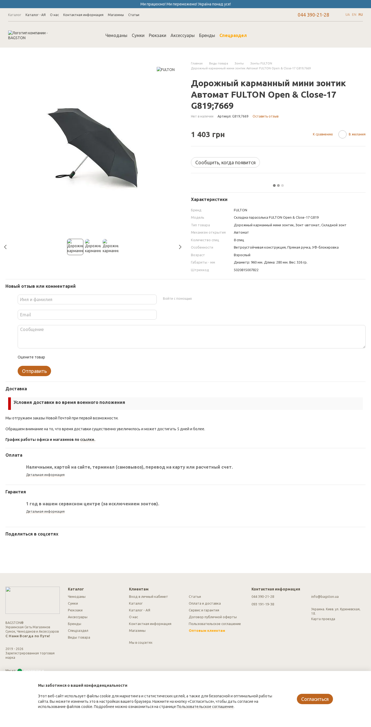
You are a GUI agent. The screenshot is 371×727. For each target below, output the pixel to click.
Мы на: (10, 670)
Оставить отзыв (265, 116)
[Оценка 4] (80, 357)
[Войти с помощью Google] (206, 298)
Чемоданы (117, 35)
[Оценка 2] (62, 357)
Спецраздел (233, 35)
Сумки (138, 35)
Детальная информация (45, 475)
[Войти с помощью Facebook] (197, 298)
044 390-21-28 (313, 14)
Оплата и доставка (205, 603)
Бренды (207, 35)
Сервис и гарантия (204, 610)
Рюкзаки (157, 35)
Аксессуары (183, 35)
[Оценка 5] (88, 357)
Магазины (116, 15)
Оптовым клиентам (207, 630)
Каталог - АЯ (36, 15)
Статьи (133, 15)
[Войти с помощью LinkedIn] (215, 298)
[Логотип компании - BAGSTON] (32, 600)
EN (354, 14)
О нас (54, 15)
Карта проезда (323, 619)
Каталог (14, 15)
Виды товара (79, 637)
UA (347, 14)
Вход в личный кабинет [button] (148, 596)
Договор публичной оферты (213, 617)
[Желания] (330, 35)
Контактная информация (83, 15)
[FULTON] (165, 69)
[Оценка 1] (53, 357)
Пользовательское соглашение (215, 624)
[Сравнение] (316, 35)
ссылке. (87, 439)
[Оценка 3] (71, 357)
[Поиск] (261, 35)
